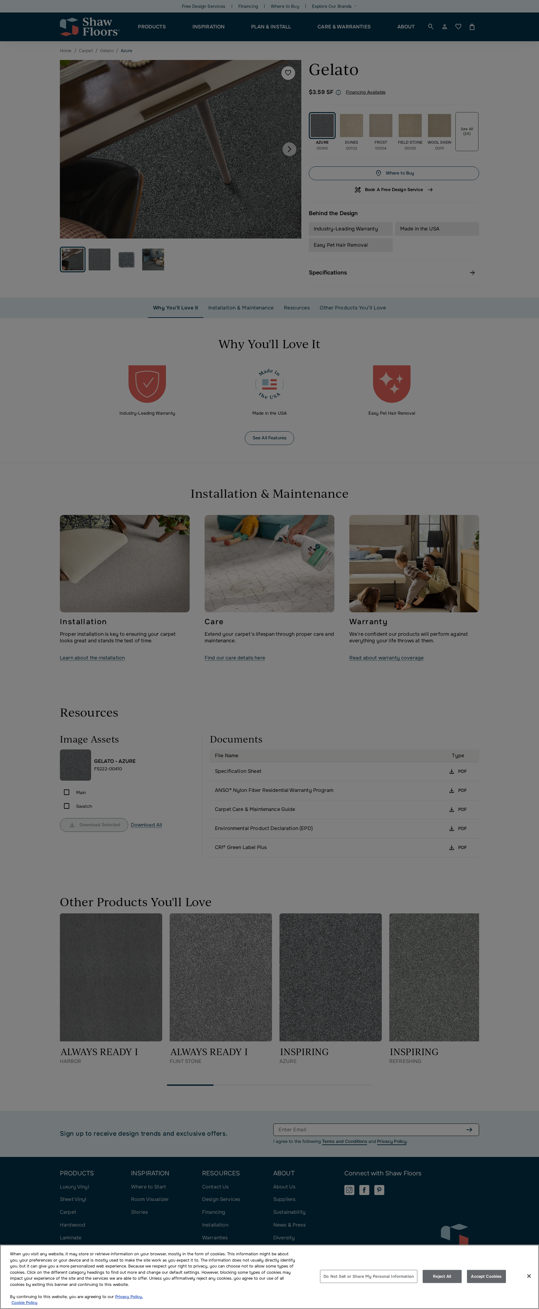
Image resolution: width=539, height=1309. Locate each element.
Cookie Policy (24, 1302)
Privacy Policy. (129, 1296)
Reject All (442, 1276)
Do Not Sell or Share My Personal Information (368, 1276)
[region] (269, 1277)
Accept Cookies (486, 1276)
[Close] (529, 1276)
